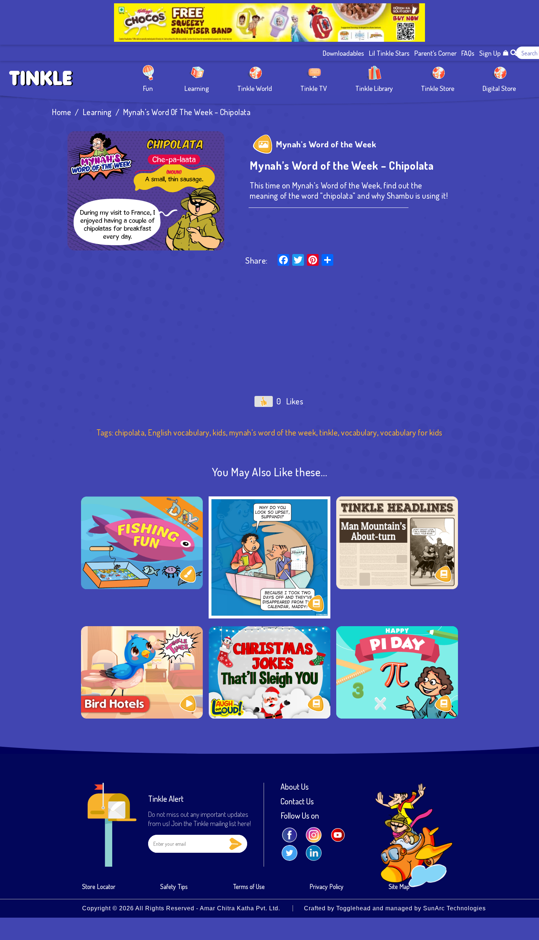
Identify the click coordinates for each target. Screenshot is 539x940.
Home (61, 112)
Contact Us (297, 801)
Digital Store (499, 88)
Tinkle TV (313, 88)
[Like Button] (263, 401)
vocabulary (359, 432)
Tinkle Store (437, 88)
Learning (196, 88)
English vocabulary (178, 432)
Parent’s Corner (435, 52)
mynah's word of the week (272, 432)
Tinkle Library (374, 88)
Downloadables (343, 52)
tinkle (328, 432)
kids (219, 432)
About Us (294, 787)
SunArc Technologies (454, 908)
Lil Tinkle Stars (389, 52)
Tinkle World (254, 88)
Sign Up (489, 52)
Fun (148, 88)
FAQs (467, 52)
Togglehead (353, 908)
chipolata (130, 432)
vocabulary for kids (411, 432)
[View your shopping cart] (505, 53)
